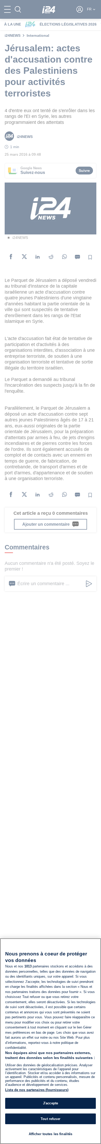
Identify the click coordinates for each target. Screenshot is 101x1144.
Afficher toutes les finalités (51, 1134)
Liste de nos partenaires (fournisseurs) (36, 1090)
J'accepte (50, 1103)
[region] (50, 1041)
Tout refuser (50, 1119)
